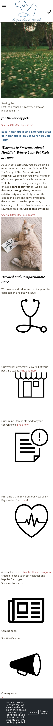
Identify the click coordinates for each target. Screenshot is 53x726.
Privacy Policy (44, 712)
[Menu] (4, 5)
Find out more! (28, 370)
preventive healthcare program (33, 572)
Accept (33, 712)
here (24, 500)
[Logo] (26, 11)
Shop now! (23, 424)
